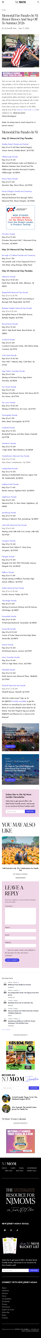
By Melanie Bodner (12, 741)
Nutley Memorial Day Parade (13, 588)
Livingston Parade (8, 541)
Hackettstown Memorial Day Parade (15, 456)
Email (7, 935)
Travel (21, 1168)
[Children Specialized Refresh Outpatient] (20, 74)
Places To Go (21, 730)
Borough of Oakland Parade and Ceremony (18, 255)
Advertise (5, 1290)
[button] (16, 877)
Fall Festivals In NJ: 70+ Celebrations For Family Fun (20, 869)
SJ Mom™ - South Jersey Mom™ (18, 761)
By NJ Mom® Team (9, 28)
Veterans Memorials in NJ (26, 109)
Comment (9, 906)
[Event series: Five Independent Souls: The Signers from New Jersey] (19, 990)
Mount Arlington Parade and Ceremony (17, 191)
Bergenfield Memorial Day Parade (15, 292)
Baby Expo (19, 1171)
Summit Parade (8, 644)
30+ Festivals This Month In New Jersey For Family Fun (24, 1108)
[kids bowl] (20, 1055)
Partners (5, 1293)
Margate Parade (8, 556)
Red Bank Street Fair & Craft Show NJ (20, 1003)
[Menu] (3, 2)
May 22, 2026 (27, 774)
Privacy (4, 1304)
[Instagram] (11, 1230)
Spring (8, 764)
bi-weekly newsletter (19, 701)
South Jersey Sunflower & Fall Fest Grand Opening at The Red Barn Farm (21, 1022)
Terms (4, 1296)
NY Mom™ (10, 730)
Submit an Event (8, 1309)
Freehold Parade (8, 427)
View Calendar (6, 1029)
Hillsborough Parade (10, 156)
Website (8, 942)
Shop (4, 1315)
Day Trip (8, 727)
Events (4, 10)
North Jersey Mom (27, 727)
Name (8, 927)
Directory (8, 1171)
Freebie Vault (32, 1171)
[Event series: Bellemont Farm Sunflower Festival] (18, 982)
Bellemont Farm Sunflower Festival (19, 985)
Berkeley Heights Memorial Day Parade (17, 308)
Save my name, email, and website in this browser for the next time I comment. (20, 953)
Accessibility (6, 1298)
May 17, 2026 (24, 28)
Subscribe (5, 1312)
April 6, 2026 (26, 741)
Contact (5, 1317)
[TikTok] (17, 1230)
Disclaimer (6, 1301)
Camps (13, 1168)
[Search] (38, 2)
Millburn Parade (8, 572)
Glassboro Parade (9, 443)
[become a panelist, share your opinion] (20, 217)
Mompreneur (32, 1168)
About (4, 1288)
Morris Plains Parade (10, 178)
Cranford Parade (8, 339)
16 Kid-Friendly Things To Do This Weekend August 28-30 (24, 1098)
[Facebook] (5, 1230)
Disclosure (6, 1307)
